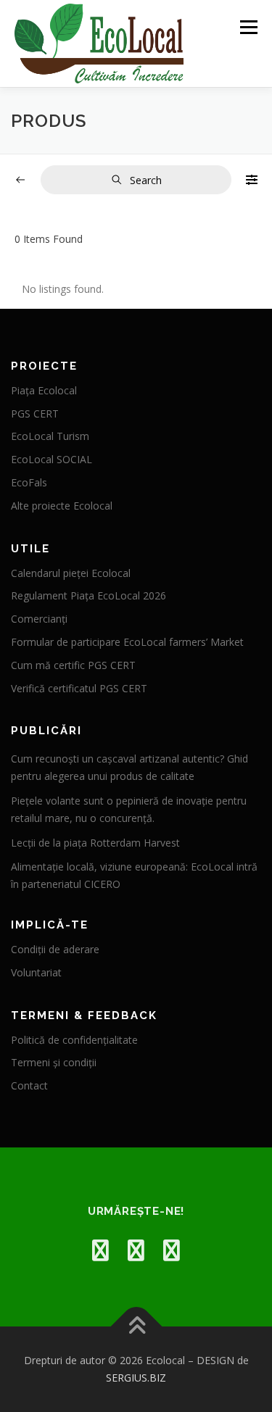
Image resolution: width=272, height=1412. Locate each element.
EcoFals (29, 482)
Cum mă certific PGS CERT (73, 665)
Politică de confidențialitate (74, 1040)
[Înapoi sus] (136, 1327)
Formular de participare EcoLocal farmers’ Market (127, 642)
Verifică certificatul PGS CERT (79, 688)
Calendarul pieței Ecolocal (71, 573)
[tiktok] (171, 1250)
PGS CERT (35, 413)
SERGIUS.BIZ (136, 1377)
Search (146, 180)
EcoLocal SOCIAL (51, 459)
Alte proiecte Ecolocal (61, 505)
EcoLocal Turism (50, 436)
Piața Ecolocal (44, 390)
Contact (29, 1085)
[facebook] (100, 1250)
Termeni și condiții (53, 1062)
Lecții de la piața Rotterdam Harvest (95, 843)
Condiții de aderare (55, 949)
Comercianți (39, 619)
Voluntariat (36, 972)
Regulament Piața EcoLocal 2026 (88, 595)
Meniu (248, 27)
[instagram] (136, 1250)
